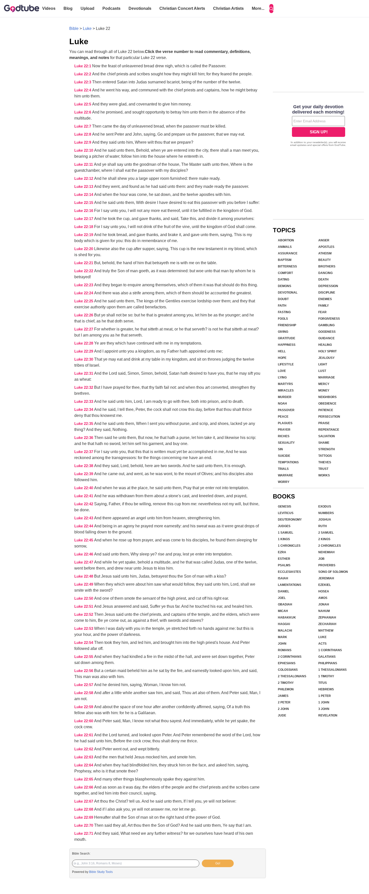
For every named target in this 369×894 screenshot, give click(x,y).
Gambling (326, 325)
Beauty (324, 260)
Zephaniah (327, 617)
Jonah (323, 604)
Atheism (325, 253)
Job (321, 559)
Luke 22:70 (84, 825)
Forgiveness (329, 318)
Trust (323, 469)
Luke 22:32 (84, 387)
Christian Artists (228, 8)
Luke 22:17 (84, 219)
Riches (283, 436)
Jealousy (326, 358)
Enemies (325, 299)
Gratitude (286, 338)
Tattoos (325, 456)
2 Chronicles (329, 545)
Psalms (284, 565)
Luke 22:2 (83, 74)
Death (323, 279)
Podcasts (111, 8)
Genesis (284, 506)
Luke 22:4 (83, 90)
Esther (284, 559)
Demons (284, 286)
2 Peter (284, 702)
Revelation (327, 715)
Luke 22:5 (83, 104)
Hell (282, 351)
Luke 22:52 (84, 614)
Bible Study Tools (101, 872)
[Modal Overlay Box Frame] (318, 126)
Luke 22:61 (84, 735)
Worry (283, 482)
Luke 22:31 (84, 373)
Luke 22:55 (84, 657)
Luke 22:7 (83, 126)
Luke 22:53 (84, 629)
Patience (325, 410)
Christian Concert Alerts (182, 8)
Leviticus (285, 513)
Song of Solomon (333, 572)
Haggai (284, 624)
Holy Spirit (327, 351)
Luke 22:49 (84, 584)
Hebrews (326, 689)
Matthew (325, 630)
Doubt (283, 299)
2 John (283, 709)
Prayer (284, 429)
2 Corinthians (289, 656)
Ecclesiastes (289, 572)
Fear (322, 312)
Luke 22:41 (84, 496)
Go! (217, 863)
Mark (282, 637)
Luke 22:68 (84, 809)
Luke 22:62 (84, 749)
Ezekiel (324, 585)
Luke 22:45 (84, 540)
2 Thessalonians (292, 676)
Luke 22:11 (84, 164)
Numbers (326, 513)
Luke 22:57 (84, 685)
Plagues (285, 423)
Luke (87, 28)
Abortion (286, 240)
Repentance (328, 429)
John (282, 643)
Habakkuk (287, 617)
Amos (322, 598)
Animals (285, 247)
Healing (325, 345)
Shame (323, 442)
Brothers (326, 266)
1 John (323, 702)
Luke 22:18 (84, 227)
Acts (322, 643)
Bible (74, 28)
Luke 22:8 (83, 134)
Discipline (326, 292)
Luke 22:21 (84, 263)
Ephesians (286, 663)
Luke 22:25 (84, 301)
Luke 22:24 (84, 293)
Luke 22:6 (83, 112)
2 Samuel (326, 532)
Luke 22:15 (84, 203)
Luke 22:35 (84, 424)
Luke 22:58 (84, 693)
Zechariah (327, 624)
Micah (283, 611)
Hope (282, 358)
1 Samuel (285, 532)
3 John (323, 709)
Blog (68, 8)
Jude (282, 715)
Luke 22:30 (84, 359)
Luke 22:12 (84, 179)
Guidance (326, 338)
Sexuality (286, 442)
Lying (282, 377)
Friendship (287, 325)
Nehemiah (326, 552)
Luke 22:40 (84, 488)
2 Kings (324, 539)
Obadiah (285, 604)
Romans (284, 650)
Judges (284, 526)
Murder (284, 397)
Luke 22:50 (84, 598)
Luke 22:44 (84, 526)
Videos (48, 8)
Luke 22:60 (84, 721)
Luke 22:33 (84, 402)
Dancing (325, 273)
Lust (322, 371)
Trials (283, 469)
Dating (283, 279)
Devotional (287, 292)
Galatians (327, 656)
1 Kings (284, 539)
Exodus (324, 506)
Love (282, 371)
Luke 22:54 (84, 643)
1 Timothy (326, 676)
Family (323, 305)
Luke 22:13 (84, 187)
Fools (283, 318)
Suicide (284, 456)
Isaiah (283, 578)
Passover (286, 410)
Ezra (282, 552)
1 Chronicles (289, 545)
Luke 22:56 (84, 671)
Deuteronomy (290, 519)
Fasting (284, 312)
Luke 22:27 (84, 329)
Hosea (323, 591)
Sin (280, 449)
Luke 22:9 (83, 142)
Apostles (326, 247)
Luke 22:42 (84, 504)
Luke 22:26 (84, 315)
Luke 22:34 (84, 410)
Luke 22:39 (84, 474)
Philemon (286, 689)
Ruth (322, 526)
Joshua (324, 519)
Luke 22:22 (84, 271)
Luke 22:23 (84, 285)
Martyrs (285, 384)
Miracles (286, 390)
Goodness (327, 331)
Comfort (285, 273)
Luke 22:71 (84, 833)
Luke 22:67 (84, 801)
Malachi (285, 630)
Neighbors (327, 397)
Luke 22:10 (84, 150)
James (283, 696)
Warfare (285, 475)
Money (323, 390)
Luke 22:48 (84, 576)
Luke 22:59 (84, 707)
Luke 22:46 (84, 554)
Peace (283, 416)
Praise (324, 423)
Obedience (327, 403)
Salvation (326, 436)
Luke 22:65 (84, 779)
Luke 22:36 (84, 438)
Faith (282, 305)
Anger (323, 240)
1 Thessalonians (332, 670)
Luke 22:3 (83, 82)
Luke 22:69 (84, 817)
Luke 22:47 (84, 562)
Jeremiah (326, 578)
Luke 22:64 (84, 765)
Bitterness (287, 266)
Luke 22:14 (84, 195)
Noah (282, 403)
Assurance (287, 253)
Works (324, 475)
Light (322, 364)
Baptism (284, 260)
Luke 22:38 (84, 466)
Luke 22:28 (84, 343)
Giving (283, 331)
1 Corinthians (330, 650)
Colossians (288, 670)
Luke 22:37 (84, 452)
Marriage (326, 377)
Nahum (324, 611)
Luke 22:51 (84, 606)
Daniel (283, 591)
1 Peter (324, 696)
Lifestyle (286, 364)
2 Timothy (286, 683)
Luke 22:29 (84, 351)
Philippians (327, 663)
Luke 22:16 (84, 211)
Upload (87, 8)
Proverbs (326, 565)
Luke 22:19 (84, 235)
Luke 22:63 (84, 757)
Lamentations (289, 585)
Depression (328, 286)
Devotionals (140, 8)
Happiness (286, 345)
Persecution (329, 416)
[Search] (271, 8)
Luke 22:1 (83, 66)
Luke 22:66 (84, 787)
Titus (322, 683)
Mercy (323, 384)
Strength (326, 449)
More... (258, 8)
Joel (282, 598)
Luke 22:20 (84, 249)
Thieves (324, 462)
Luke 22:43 (84, 518)
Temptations (288, 462)
